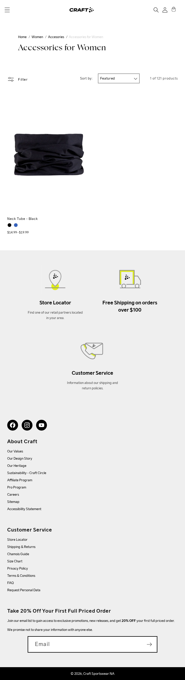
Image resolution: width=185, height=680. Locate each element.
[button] (7, 10)
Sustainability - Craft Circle (26, 473)
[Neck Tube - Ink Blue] (16, 225)
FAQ (10, 583)
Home (22, 37)
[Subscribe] (149, 644)
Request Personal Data (23, 590)
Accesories (56, 37)
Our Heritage (16, 465)
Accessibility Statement (24, 509)
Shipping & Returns (21, 547)
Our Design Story (19, 458)
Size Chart (14, 561)
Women (37, 37)
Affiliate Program (19, 480)
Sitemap (13, 502)
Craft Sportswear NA (98, 673)
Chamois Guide (18, 554)
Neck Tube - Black (22, 219)
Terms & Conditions (21, 575)
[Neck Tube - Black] (9, 225)
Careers (13, 494)
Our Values (15, 451)
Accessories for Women (86, 37)
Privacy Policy (17, 568)
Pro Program (16, 487)
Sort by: (86, 78)
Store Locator (17, 539)
